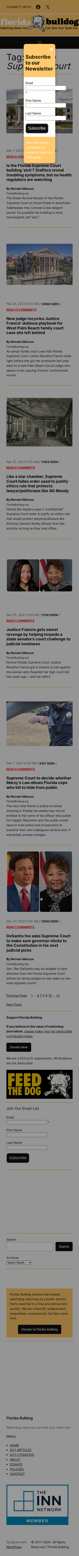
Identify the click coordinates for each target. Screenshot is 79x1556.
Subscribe (37, 128)
